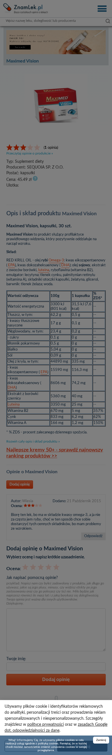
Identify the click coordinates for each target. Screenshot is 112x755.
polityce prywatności (45, 725)
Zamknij (101, 740)
